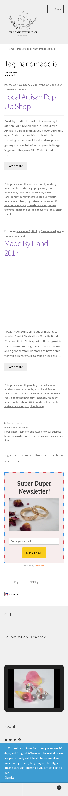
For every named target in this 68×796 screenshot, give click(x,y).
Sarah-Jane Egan (52, 84)
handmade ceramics (32, 393)
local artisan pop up (16, 205)
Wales (47, 192)
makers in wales (13, 406)
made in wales (37, 205)
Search (34, 789)
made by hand (47, 385)
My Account (11, 789)
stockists (37, 192)
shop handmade (23, 389)
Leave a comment (17, 89)
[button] (25, 697)
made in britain (21, 188)
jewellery (32, 385)
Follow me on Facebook (25, 637)
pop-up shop (38, 188)
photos (8, 389)
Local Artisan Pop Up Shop (30, 101)
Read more (15, 166)
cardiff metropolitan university (38, 197)
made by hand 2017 (23, 402)
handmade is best (15, 201)
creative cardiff (36, 184)
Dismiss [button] (9, 777)
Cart (52, 786)
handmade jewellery (23, 397)
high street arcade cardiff (42, 201)
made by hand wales (48, 402)
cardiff (22, 184)
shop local (24, 192)
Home (11, 48)
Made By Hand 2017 (26, 248)
